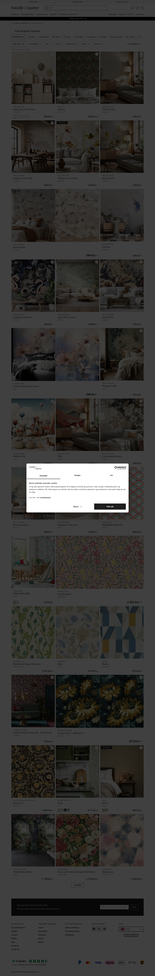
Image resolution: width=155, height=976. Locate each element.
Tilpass (76, 506)
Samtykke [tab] (43, 476)
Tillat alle (110, 506)
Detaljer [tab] (77, 475)
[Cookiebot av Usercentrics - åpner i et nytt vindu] (116, 467)
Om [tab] (111, 475)
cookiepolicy (45, 497)
